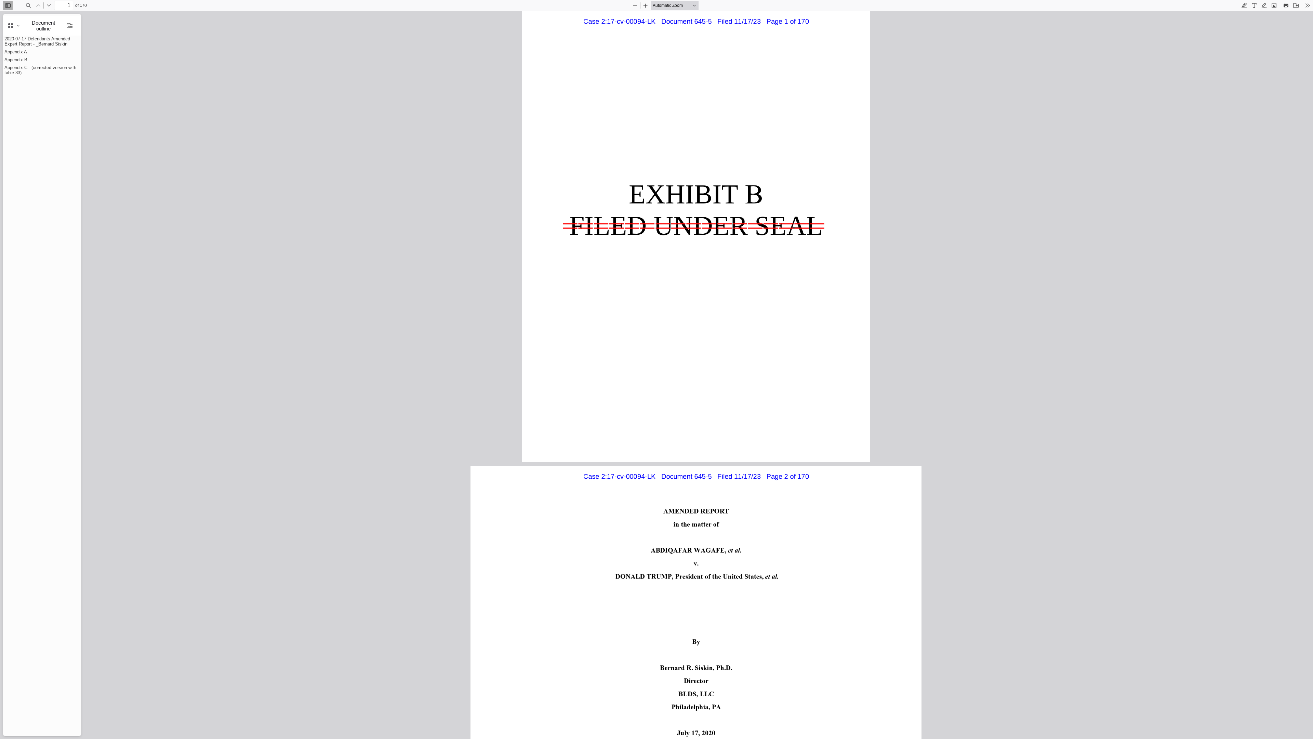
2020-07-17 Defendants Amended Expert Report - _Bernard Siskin (37, 41)
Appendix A (15, 51)
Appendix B (15, 59)
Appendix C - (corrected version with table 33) (40, 70)
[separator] (83, 375)
